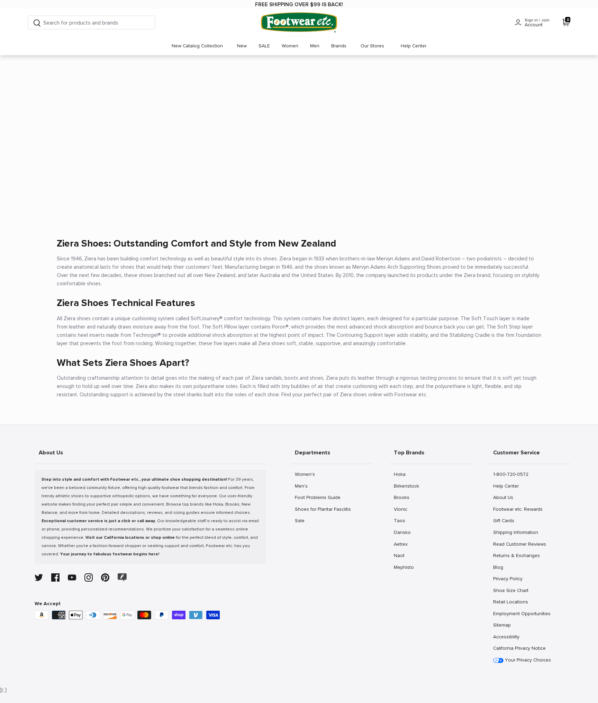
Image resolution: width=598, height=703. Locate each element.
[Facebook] (55, 577)
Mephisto (403, 567)
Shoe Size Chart (510, 590)
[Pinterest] (105, 577)
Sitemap (502, 625)
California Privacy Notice (519, 648)
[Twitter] (39, 577)
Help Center (413, 46)
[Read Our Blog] (122, 577)
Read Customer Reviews (519, 544)
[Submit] (37, 22)
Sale (302, 520)
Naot (401, 555)
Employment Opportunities (522, 613)
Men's (302, 486)
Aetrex (401, 544)
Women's (305, 474)
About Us (503, 497)
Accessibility (506, 637)
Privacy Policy (508, 578)
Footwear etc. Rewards (518, 509)
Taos (401, 520)
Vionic (401, 509)
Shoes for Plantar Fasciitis (323, 509)
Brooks (401, 497)
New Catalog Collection (197, 46)
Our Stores (372, 46)
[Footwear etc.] (299, 22)
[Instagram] (88, 577)
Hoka (401, 474)
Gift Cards (503, 520)
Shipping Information (515, 532)
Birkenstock (406, 486)
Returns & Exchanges (516, 555)
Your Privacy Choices (527, 660)
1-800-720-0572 (510, 474)
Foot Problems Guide (318, 497)
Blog (500, 567)
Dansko (402, 532)
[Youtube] (72, 577)
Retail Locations (510, 602)
